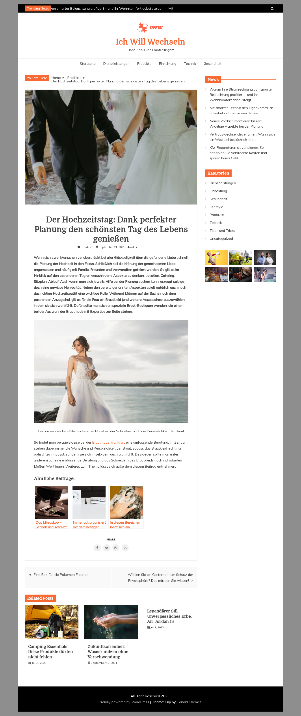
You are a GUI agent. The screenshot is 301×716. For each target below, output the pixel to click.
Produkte (144, 63)
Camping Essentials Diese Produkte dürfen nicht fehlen (50, 651)
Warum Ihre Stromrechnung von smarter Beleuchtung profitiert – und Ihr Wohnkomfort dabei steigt (81, 8)
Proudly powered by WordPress (124, 702)
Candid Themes (189, 702)
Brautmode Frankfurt (108, 442)
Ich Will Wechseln (150, 41)
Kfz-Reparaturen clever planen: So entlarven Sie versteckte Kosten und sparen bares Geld (238, 152)
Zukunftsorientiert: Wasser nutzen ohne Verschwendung (108, 651)
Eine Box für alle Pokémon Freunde (60, 574)
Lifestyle (216, 207)
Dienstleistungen (116, 63)
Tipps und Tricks (222, 230)
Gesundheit (212, 63)
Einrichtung (167, 63)
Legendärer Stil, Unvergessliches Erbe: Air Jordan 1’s (169, 616)
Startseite (88, 63)
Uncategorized (221, 238)
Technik (190, 63)
